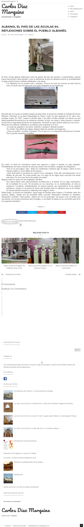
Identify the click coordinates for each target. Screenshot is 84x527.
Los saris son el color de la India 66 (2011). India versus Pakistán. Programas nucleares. (43, 403)
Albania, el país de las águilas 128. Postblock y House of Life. (14, 267)
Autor (72, 11)
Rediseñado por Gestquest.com (38, 526)
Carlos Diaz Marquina (14, 8)
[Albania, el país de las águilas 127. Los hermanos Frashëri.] (40, 251)
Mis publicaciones (76, 9)
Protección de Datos (19, 526)
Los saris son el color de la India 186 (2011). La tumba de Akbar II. (36, 428)
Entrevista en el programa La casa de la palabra (20, 453)
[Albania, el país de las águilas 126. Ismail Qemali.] (66, 251)
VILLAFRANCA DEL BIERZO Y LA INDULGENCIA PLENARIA (33, 391)
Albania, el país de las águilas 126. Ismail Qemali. (66, 267)
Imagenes (73, 17)
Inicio (72, 6)
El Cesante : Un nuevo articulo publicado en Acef (20, 458)
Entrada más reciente (13, 274)
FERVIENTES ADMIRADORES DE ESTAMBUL (28, 462)
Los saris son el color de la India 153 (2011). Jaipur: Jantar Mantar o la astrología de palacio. (45, 416)
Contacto (8, 526)
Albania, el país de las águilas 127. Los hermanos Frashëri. (40, 267)
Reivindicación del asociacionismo (25, 441)
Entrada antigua (71, 274)
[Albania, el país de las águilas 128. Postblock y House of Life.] (14, 251)
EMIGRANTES (18, 475)
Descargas (74, 14)
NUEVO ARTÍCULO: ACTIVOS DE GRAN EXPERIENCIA (21, 487)
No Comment (29, 34)
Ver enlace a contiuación (12, 501)
